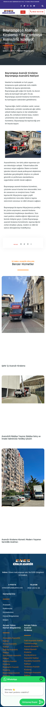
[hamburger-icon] (22, 12)
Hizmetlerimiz (8, 612)
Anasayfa (6, 605)
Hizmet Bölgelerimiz (25, 50)
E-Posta (12, 584)
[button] (42, 6)
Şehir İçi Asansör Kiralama (13, 365)
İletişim (5, 620)
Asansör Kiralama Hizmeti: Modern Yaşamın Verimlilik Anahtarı (21, 540)
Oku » (3, 370)
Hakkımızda (7, 608)
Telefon (34, 584)
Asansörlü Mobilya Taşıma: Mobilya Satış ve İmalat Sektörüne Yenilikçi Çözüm (21, 437)
